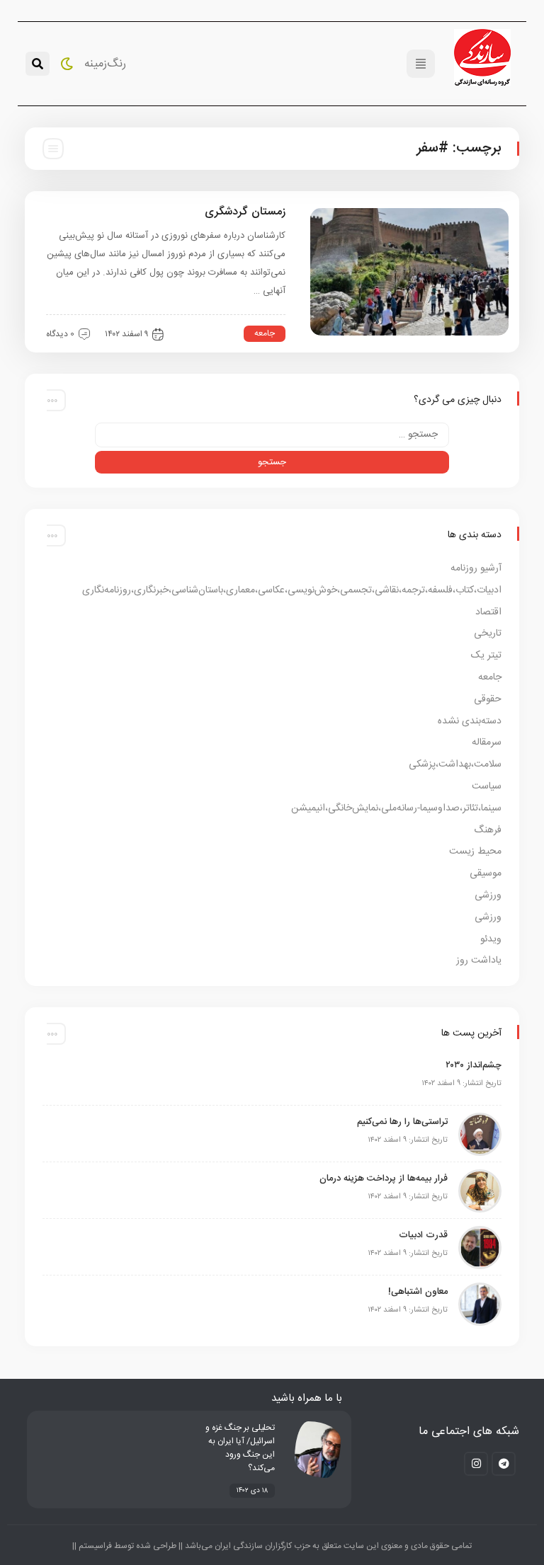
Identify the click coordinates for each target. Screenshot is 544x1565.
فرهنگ (488, 830)
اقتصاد (488, 612)
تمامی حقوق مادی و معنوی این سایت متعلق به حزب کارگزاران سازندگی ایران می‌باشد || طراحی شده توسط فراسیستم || (272, 1546)
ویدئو (491, 939)
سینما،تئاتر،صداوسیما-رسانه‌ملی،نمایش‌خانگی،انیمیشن (396, 808)
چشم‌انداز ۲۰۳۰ (474, 1065)
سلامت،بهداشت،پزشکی (455, 764)
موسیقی (486, 873)
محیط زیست (475, 851)
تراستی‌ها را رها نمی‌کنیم (402, 1122)
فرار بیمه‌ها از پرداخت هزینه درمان (383, 1178)
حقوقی (488, 699)
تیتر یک (486, 655)
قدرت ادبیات (423, 1235)
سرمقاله (487, 742)
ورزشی (488, 895)
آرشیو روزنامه (476, 568)
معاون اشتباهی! (418, 1292)
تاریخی (488, 633)
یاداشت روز (479, 960)
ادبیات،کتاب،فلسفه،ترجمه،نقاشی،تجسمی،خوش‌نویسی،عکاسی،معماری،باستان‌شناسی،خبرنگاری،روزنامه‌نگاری (292, 590)
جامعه (264, 333)
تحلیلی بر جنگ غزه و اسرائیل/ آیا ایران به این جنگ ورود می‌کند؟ (240, 1448)
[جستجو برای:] (272, 435)
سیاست (487, 786)
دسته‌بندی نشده (470, 721)
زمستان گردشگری (245, 212)
